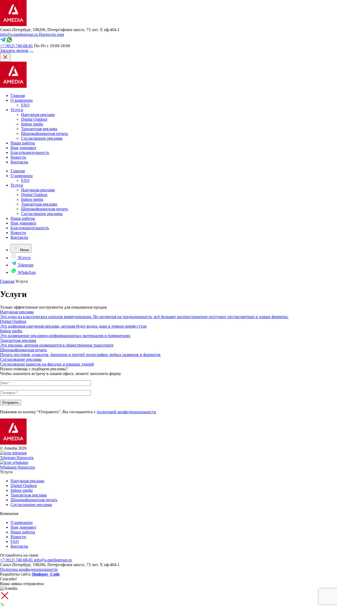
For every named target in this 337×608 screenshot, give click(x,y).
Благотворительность (30, 152)
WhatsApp (26, 272)
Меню (24, 250)
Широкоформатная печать (44, 133)
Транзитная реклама (39, 129)
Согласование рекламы (42, 138)
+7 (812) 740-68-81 (16, 45)
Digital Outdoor (34, 119)
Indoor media (32, 124)
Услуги (17, 110)
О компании (22, 100)
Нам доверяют (23, 147)
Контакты (19, 162)
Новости (18, 157)
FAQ (25, 105)
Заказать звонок (14, 50)
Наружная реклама (38, 114)
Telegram (25, 265)
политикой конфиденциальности (126, 412)
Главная (18, 95)
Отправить (10, 403)
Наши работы (23, 143)
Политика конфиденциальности (29, 569)
